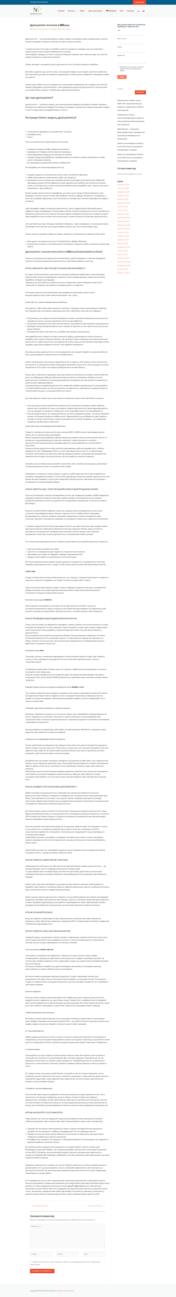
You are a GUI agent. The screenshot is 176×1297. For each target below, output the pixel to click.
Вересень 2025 (123, 225)
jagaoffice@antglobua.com (79, 1186)
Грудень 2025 (123, 214)
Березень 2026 (123, 203)
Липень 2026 (123, 188)
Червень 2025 (123, 236)
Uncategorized (55, 29)
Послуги (71, 11)
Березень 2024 (123, 265)
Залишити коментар (38, 29)
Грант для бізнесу (95, 11)
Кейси (82, 11)
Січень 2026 (122, 210)
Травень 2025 (123, 240)
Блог (122, 11)
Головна (61, 11)
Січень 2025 (122, 254)
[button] (139, 2)
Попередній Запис (39, 1206)
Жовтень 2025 (123, 221)
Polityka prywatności (65, 1291)
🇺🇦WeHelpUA (111, 11)
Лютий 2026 (122, 207)
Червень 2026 (123, 192)
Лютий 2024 (122, 269)
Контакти (130, 11)
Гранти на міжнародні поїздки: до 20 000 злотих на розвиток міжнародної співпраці (130, 146)
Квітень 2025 (122, 243)
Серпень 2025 (123, 229)
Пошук (120, 89)
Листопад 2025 (123, 218)
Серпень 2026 (123, 185)
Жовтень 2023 (123, 273)
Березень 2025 (123, 247)
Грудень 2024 (123, 258)
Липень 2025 (123, 232)
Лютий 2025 (122, 251)
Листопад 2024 (123, 262)
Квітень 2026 (122, 199)
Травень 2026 (123, 196)
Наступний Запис (96, 1206)
